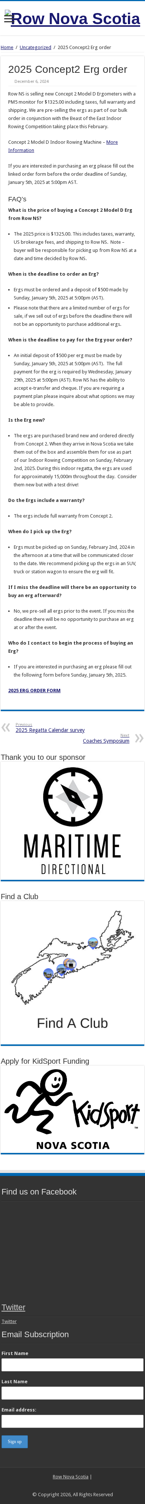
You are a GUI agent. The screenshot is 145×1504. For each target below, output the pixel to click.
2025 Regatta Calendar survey (50, 727)
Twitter (13, 1307)
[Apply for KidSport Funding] (72, 1109)
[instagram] (80, 1485)
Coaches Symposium (106, 738)
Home (7, 47)
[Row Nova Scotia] (72, 17)
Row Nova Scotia (70, 1476)
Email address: (18, 1410)
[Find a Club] (72, 972)
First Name (14, 1353)
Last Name (14, 1381)
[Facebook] (65, 1485)
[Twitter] (72, 1485)
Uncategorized (35, 47)
